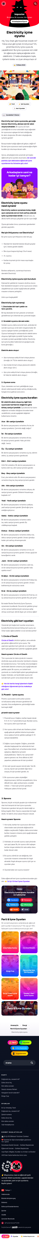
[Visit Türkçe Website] (11, 1166)
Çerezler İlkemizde (8, 1219)
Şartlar (3, 1210)
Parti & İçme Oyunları (18, 1029)
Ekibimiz (4, 1202)
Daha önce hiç (6, 1083)
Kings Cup (5, 1096)
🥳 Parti (12, 104)
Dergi (24, 1025)
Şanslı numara (6, 1114)
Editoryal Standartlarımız (10, 1206)
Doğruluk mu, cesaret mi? (10, 1079)
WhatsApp (28, 904)
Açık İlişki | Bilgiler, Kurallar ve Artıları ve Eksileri (18, 1152)
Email (26, 909)
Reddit (15, 909)
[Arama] (35, 4)
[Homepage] (3, 3)
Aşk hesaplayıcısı (7, 1125)
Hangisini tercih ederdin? (10, 1093)
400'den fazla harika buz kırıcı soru (14, 1155)
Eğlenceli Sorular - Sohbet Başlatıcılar (15, 1148)
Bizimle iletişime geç (8, 1198)
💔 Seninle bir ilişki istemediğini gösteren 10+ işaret (16, 1141)
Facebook (14, 900)
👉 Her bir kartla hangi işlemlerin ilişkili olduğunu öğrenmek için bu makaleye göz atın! (17, 686)
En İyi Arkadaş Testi (8, 1108)
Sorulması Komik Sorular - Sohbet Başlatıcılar (17, 1145)
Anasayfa (14, 1025)
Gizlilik (3, 1215)
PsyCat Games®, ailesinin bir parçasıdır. (16, 1227)
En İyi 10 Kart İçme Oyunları (18, 881)
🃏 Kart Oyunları (19, 108)
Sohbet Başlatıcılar (11, 1132)
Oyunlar (5, 1103)
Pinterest (27, 900)
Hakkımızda (5, 1194)
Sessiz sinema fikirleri (9, 1089)
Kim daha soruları (7, 1086)
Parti (4, 1075)
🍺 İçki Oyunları (24, 104)
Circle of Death (7, 640)
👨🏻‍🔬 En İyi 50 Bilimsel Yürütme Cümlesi (15, 1136)
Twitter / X (14, 904)
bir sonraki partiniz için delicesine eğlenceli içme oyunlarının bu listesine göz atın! (18, 160)
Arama (8, 1063)
